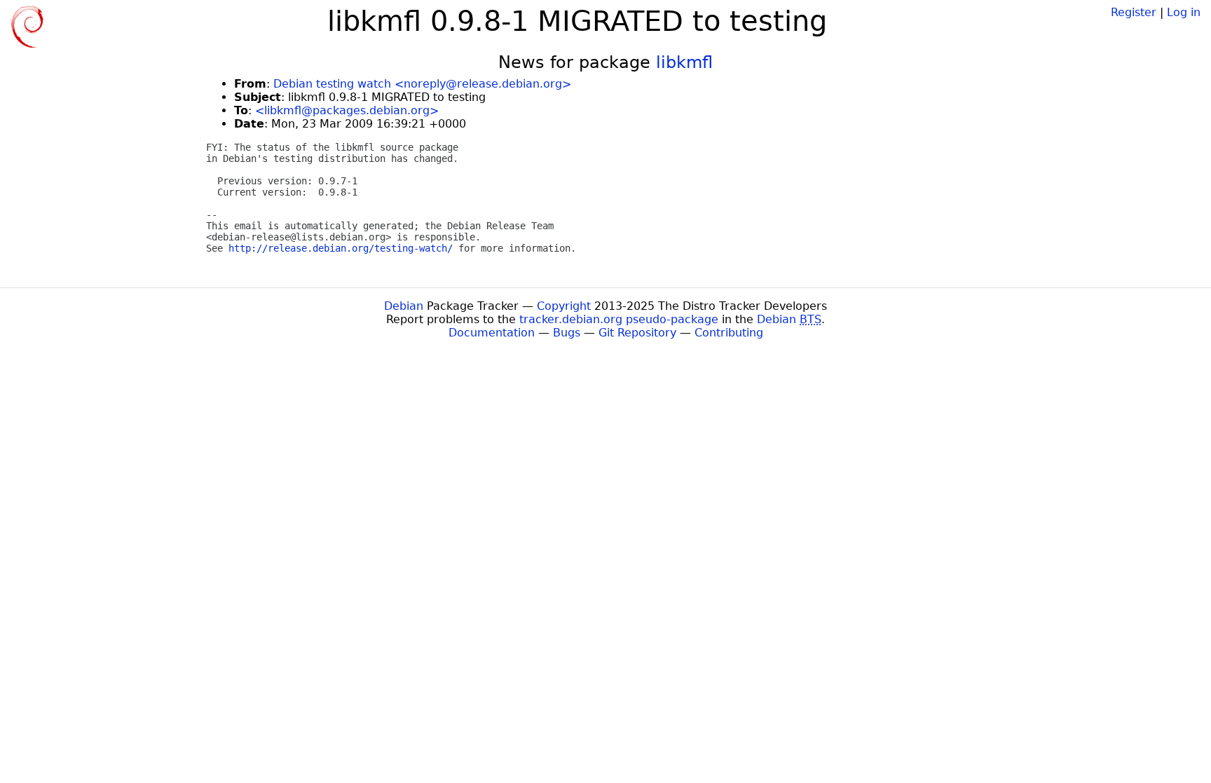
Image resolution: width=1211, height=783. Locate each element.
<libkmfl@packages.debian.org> (347, 110)
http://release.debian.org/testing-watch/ (340, 248)
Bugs (566, 332)
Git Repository (637, 332)
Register (1133, 12)
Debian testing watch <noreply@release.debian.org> (422, 83)
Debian (403, 306)
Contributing (729, 332)
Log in (1183, 12)
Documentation (492, 332)
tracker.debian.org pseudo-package (618, 319)
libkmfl (684, 62)
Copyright (564, 306)
